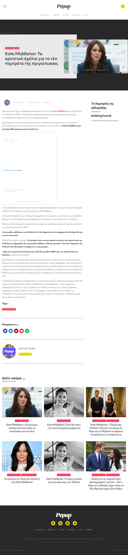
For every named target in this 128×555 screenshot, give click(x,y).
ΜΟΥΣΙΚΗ (51, 530)
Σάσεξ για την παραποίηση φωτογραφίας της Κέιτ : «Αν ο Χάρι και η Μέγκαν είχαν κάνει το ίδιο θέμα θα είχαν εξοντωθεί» (106, 483)
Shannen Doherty (28, 475)
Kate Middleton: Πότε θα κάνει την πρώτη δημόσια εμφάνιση (64, 426)
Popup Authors (52, 542)
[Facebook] (53, 523)
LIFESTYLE (9, 48)
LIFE (80, 530)
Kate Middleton (9, 309)
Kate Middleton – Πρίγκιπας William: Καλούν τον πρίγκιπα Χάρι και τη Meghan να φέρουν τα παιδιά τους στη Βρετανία (106, 429)
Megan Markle (113, 421)
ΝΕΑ (16, 48)
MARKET (89, 530)
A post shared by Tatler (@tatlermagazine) (29, 201)
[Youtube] (75, 523)
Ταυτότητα (41, 542)
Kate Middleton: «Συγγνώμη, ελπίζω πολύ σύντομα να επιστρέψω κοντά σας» (22, 428)
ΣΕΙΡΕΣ (61, 530)
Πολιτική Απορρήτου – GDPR (81, 542)
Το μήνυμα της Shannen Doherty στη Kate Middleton (22, 480)
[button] (5, 331)
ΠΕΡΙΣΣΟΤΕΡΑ (25, 354)
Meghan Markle (113, 475)
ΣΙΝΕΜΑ (71, 530)
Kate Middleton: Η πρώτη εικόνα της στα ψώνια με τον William (64, 480)
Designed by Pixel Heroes (118, 550)
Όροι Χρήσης (65, 542)
